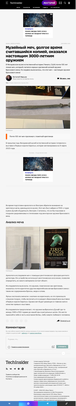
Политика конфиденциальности (16, 377)
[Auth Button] (69, 3)
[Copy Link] (66, 403)
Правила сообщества (13, 374)
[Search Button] (65, 3)
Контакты (9, 379)
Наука (8, 43)
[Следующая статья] (38, 353)
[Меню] (7, 3)
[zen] (19, 369)
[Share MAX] (28, 403)
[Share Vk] (9, 403)
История (11, 83)
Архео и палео (15, 43)
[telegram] (15, 369)
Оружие (23, 83)
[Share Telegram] (47, 403)
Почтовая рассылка (60, 3)
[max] (23, 369)
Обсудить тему (65, 78)
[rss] (7, 369)
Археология (17, 83)
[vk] (11, 369)
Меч (27, 83)
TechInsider (16, 3)
